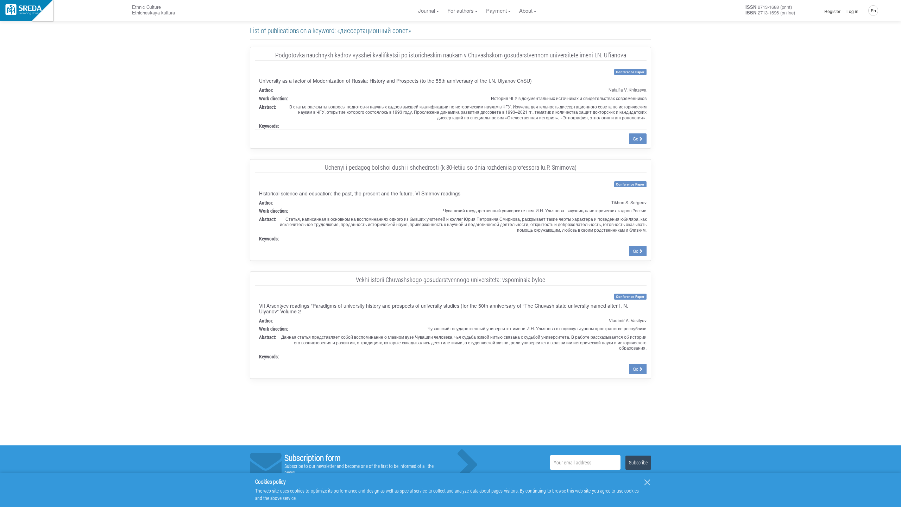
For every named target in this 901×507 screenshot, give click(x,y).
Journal (426, 10)
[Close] (647, 482)
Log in (852, 11)
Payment (496, 10)
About (526, 10)
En (873, 10)
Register (832, 11)
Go (636, 139)
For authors (460, 10)
